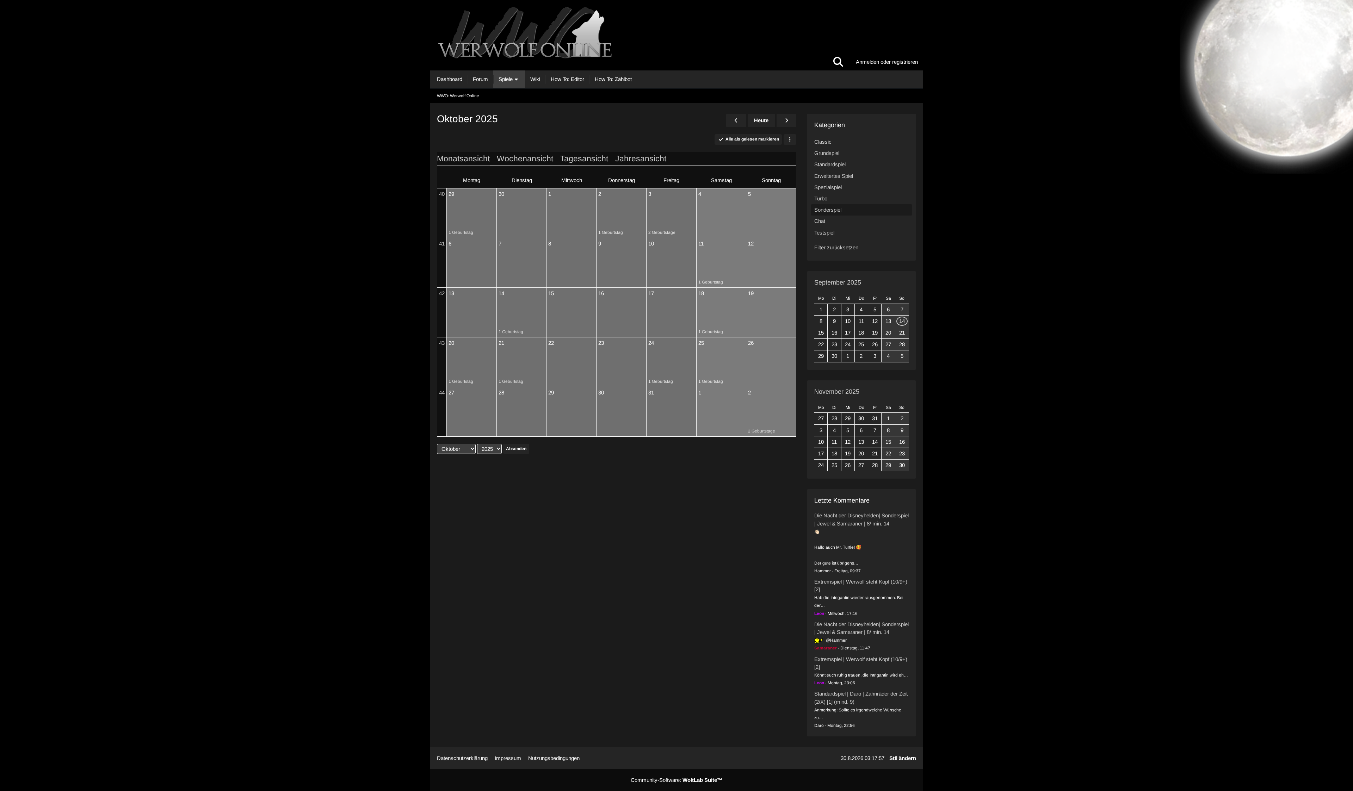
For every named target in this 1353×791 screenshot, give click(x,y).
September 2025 (837, 282)
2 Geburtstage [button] (661, 232)
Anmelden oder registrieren (887, 62)
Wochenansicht (525, 158)
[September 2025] (736, 120)
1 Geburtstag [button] (461, 232)
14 (902, 321)
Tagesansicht (584, 158)
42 (442, 293)
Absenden (516, 448)
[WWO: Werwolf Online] (676, 35)
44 (442, 393)
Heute (761, 120)
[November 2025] (786, 120)
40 (442, 194)
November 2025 (836, 391)
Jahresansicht (640, 158)
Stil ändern (902, 758)
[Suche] (838, 62)
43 (442, 343)
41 (442, 244)
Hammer (822, 570)
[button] (790, 139)
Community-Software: (676, 780)
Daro (819, 725)
